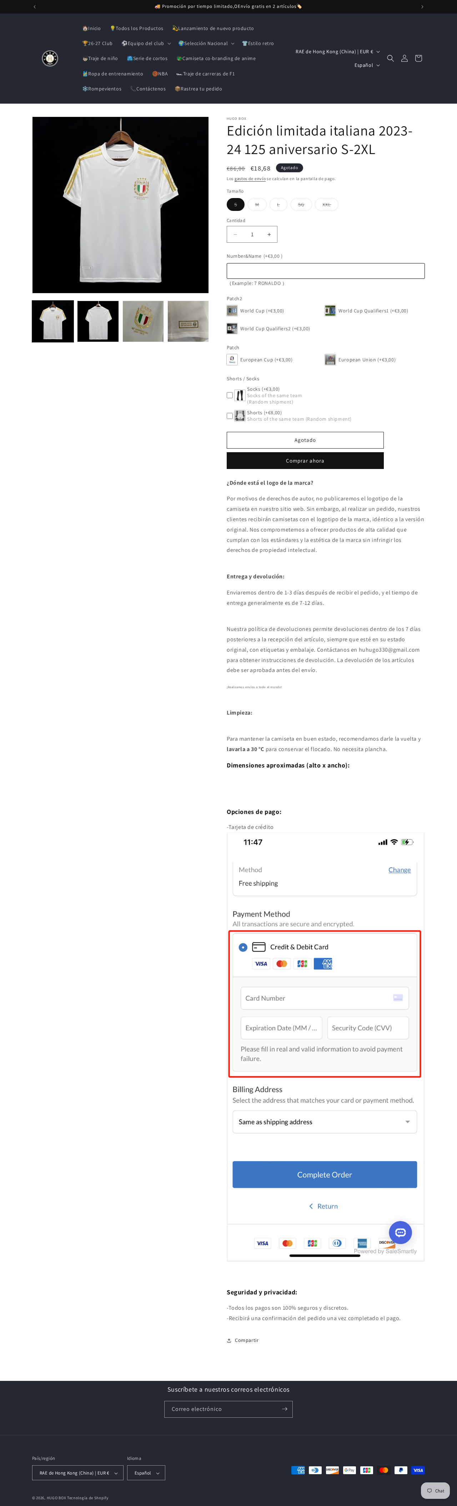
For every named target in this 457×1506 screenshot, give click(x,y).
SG (305, 206)
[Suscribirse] (284, 1409)
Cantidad (236, 220)
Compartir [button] (246, 1340)
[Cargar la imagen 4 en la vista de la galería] (188, 321)
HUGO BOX (56, 1498)
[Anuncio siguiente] (422, 7)
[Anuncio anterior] (34, 7)
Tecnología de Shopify (88, 1498)
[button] (145, 43)
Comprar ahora (305, 460)
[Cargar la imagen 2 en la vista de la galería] (98, 321)
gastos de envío (250, 178)
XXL (330, 206)
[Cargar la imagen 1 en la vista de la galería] (53, 321)
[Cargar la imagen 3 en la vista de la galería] (143, 321)
